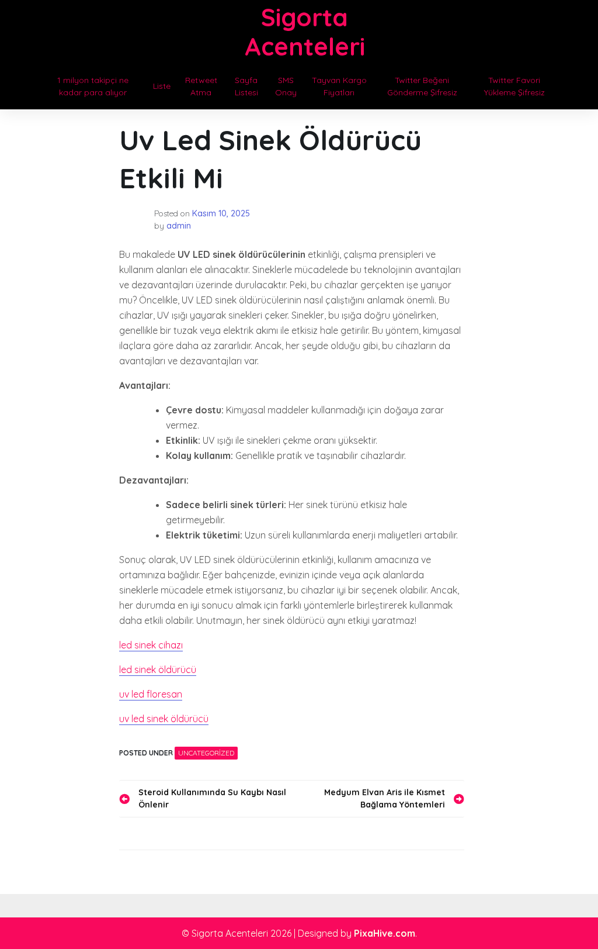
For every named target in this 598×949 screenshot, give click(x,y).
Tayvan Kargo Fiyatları (339, 86)
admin (178, 225)
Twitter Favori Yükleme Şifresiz (514, 86)
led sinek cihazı (151, 645)
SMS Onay (286, 86)
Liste (162, 86)
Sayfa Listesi (246, 86)
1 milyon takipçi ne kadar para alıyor (92, 86)
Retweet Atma (201, 86)
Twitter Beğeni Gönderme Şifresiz (422, 86)
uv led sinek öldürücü (163, 718)
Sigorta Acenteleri (305, 32)
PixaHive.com (384, 933)
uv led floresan (150, 694)
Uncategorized (206, 752)
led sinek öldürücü (157, 669)
